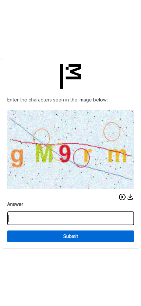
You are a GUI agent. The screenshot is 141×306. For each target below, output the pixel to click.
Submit (70, 236)
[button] (122, 197)
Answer (15, 204)
